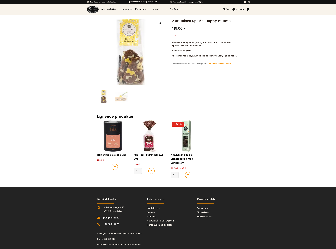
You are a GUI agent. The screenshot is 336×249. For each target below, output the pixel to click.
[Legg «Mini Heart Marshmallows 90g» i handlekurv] (151, 171)
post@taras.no (111, 217)
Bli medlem (203, 212)
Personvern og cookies (159, 225)
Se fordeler (203, 208)
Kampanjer (127, 9)
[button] (160, 22)
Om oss (151, 212)
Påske (228, 64)
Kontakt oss (158, 9)
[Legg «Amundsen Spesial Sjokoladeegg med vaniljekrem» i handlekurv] (188, 175)
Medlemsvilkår (204, 216)
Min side (151, 216)
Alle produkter (108, 9)
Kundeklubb (141, 9)
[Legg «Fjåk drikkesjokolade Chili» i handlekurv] (115, 167)
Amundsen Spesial (216, 64)
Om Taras (175, 9)
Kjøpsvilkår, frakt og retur (161, 220)
